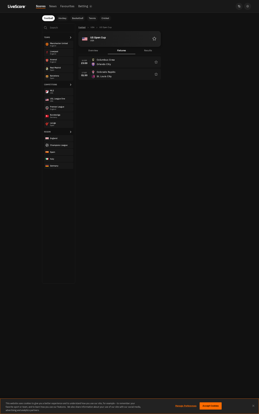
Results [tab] (148, 50)
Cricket (105, 18)
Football (48, 18)
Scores (40, 6)
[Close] (253, 406)
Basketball (77, 18)
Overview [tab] (93, 50)
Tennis (92, 18)
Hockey (62, 18)
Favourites (67, 6)
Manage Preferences (185, 405)
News (53, 6)
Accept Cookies (211, 405)
